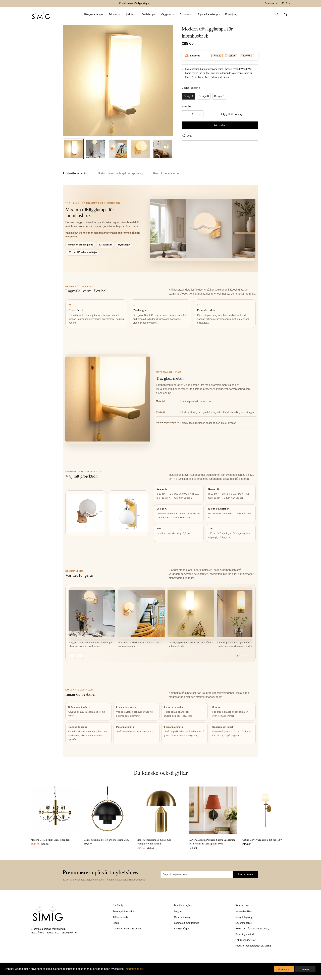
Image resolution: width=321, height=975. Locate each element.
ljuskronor (131, 14)
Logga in (178, 911)
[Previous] (19, 810)
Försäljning (231, 14)
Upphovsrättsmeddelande (127, 928)
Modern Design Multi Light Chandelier (51, 839)
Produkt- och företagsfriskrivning (253, 945)
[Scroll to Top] (314, 957)
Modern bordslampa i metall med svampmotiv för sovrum (154, 841)
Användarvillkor (243, 911)
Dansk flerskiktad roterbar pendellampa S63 (106, 839)
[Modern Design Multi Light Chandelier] (55, 810)
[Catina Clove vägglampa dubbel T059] (266, 810)
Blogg (116, 922)
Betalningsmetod (244, 934)
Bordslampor (149, 14)
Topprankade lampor (209, 14)
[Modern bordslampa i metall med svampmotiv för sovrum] (160, 810)
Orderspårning (182, 917)
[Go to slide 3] (243, 655)
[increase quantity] (199, 114)
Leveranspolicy (243, 922)
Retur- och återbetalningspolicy (252, 928)
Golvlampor (186, 14)
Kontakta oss (126, 3)
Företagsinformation (123, 911)
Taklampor (114, 14)
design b (204, 96)
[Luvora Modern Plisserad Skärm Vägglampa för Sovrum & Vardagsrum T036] (213, 810)
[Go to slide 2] (240, 655)
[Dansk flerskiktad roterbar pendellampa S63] (107, 810)
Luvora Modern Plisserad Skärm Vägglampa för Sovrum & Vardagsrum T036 (212, 841)
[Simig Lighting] (41, 14)
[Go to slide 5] (249, 655)
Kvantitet (186, 106)
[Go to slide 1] (237, 655)
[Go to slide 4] (246, 655)
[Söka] (277, 14)
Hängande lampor (93, 14)
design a (188, 96)
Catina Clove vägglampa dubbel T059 (262, 839)
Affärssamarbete (122, 917)
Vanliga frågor (141, 3)
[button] (285, 14)
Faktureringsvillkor (245, 939)
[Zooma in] (166, 32)
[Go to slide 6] (251, 655)
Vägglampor (167, 14)
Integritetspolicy (243, 917)
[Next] (302, 810)
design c (219, 96)
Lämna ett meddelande (186, 922)
